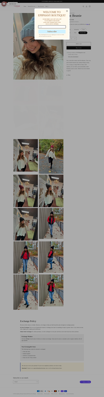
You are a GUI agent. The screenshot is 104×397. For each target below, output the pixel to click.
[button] (67, 11)
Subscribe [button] (52, 31)
